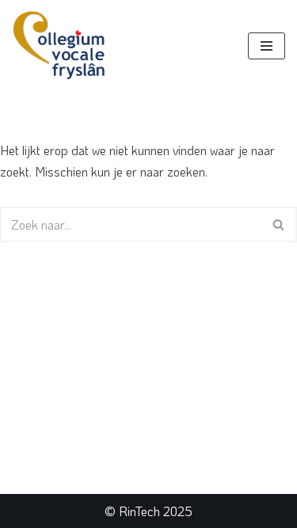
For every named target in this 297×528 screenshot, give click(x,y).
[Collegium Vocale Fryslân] (59, 46)
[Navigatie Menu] (266, 45)
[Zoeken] (279, 224)
